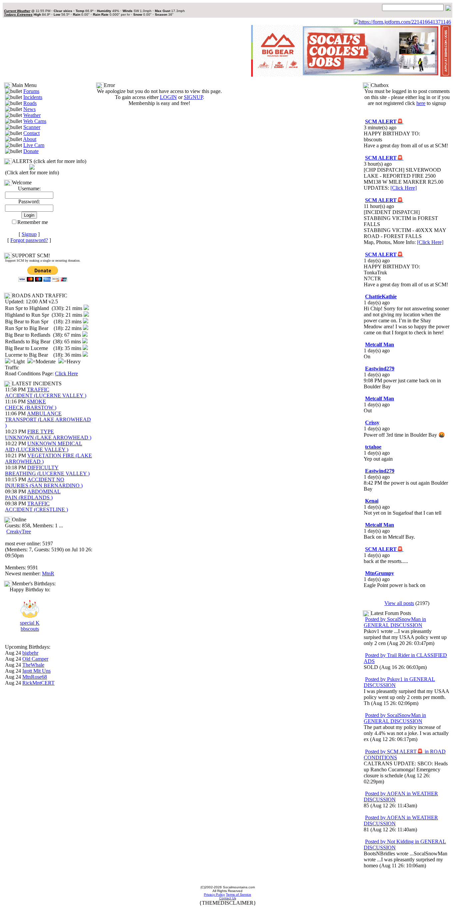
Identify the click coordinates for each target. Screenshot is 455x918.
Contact (31, 133)
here (420, 103)
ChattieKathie (381, 296)
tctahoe (373, 447)
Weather (32, 115)
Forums (31, 91)
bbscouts (30, 629)
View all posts (399, 603)
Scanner (31, 127)
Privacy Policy (214, 894)
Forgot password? (29, 240)
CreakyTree (18, 531)
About (29, 139)
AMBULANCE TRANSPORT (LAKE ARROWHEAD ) (48, 419)
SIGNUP (193, 97)
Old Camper (35, 659)
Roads (30, 103)
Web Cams (34, 121)
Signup (29, 234)
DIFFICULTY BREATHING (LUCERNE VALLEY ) (47, 470)
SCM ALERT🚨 (384, 121)
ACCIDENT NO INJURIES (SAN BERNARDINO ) (44, 482)
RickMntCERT (38, 683)
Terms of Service (238, 894)
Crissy (372, 422)
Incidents (32, 97)
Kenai (371, 501)
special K (30, 623)
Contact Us (227, 898)
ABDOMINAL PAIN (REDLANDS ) (33, 494)
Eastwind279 (379, 368)
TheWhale (33, 665)
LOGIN (168, 97)
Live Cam (33, 145)
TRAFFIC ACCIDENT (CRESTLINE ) (36, 506)
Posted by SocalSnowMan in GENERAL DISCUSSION (395, 622)
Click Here (66, 373)
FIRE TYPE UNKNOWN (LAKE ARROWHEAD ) (48, 434)
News (29, 109)
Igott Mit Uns (36, 671)
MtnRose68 (34, 677)
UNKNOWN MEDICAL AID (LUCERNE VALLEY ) (43, 446)
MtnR (48, 573)
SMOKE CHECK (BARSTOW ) (30, 404)
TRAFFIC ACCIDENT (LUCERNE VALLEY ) (45, 392)
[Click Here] (403, 188)
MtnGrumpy (379, 573)
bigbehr (30, 653)
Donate (31, 151)
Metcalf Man (379, 344)
